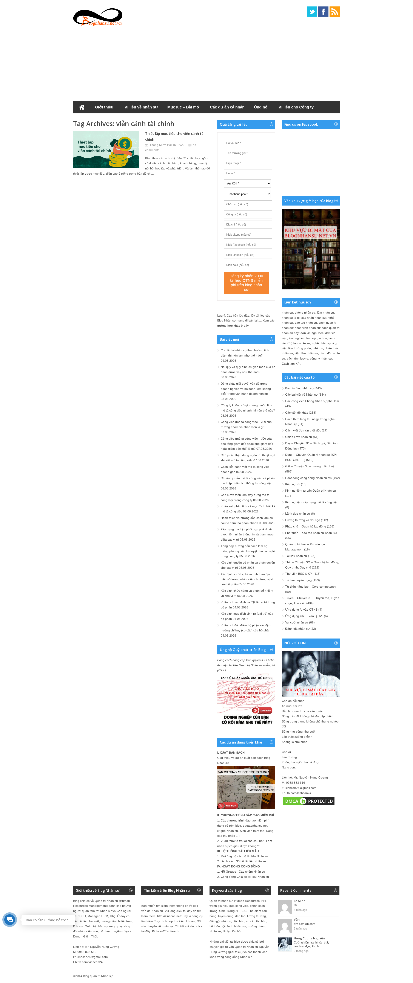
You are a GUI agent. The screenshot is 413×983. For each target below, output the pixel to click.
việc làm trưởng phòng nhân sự (303, 348)
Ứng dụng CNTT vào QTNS (304, 616)
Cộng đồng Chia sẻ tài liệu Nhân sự (245, 876)
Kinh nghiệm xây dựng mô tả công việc (311, 502)
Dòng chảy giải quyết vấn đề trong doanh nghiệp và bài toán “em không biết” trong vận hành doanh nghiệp (246, 389)
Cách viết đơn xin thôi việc (303, 430)
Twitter (312, 11)
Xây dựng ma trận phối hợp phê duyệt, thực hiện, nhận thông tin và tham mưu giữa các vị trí (247, 534)
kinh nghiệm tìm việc (303, 338)
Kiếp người (292, 484)
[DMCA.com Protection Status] (309, 805)
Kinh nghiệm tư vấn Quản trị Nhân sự (310, 490)
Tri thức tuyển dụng (298, 580)
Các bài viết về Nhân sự (301, 394)
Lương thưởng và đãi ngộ (302, 520)
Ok (295, 905)
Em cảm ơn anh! (304, 923)
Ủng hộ (260, 107)
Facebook (323, 11)
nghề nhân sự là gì (324, 343)
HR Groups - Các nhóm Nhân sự (243, 871)
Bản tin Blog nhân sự (299, 388)
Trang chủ (81, 107)
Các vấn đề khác (296, 412)
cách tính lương (297, 358)
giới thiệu (235, 952)
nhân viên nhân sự (307, 327)
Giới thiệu (104, 107)
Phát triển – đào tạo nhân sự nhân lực (311, 533)
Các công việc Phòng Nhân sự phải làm (312, 401)
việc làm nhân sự (306, 353)
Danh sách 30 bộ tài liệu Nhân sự (243, 861)
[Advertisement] (206, 62)
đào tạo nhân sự (306, 322)
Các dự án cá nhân (227, 107)
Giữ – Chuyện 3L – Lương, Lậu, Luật (310, 466)
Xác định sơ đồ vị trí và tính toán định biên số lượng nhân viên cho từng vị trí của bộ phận (247, 579)
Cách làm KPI (291, 363)
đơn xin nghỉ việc (312, 333)
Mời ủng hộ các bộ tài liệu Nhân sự (244, 856)
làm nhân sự (325, 312)
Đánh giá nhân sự (297, 628)
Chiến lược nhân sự (298, 437)
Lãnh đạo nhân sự (297, 513)
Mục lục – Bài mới (183, 107)
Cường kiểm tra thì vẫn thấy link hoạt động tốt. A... (311, 944)
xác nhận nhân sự (313, 317)
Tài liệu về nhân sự (140, 107)
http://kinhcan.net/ (169, 916)
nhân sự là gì (291, 317)
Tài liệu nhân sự (296, 556)
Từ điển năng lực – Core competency (310, 586)
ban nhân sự (301, 343)
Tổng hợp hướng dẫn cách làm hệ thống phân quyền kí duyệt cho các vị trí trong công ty (248, 551)
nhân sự (287, 312)
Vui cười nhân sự (296, 622)
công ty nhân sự (321, 358)
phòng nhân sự (305, 312)
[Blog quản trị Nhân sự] (98, 16)
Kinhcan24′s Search (165, 931)
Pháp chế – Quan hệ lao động (305, 526)
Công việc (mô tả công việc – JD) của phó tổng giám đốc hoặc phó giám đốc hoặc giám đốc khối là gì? (247, 444)
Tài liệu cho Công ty (295, 107)
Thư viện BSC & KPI (299, 573)
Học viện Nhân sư (94, 119)
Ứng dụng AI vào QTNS (301, 609)
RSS (335, 11)
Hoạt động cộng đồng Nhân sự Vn (308, 478)
